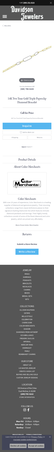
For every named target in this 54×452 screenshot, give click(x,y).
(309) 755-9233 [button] (28, 2)
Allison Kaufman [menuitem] (27, 310)
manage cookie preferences (25, 440)
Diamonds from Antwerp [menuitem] (27, 332)
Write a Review (27, 251)
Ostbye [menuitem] (27, 313)
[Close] (50, 2)
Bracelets (7, 26)
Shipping (15, 137)
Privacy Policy (37, 437)
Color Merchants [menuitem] (27, 325)
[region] (27, 58)
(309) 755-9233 (27, 89)
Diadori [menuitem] (27, 329)
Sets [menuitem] (27, 299)
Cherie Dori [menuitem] (27, 322)
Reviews (27, 234)
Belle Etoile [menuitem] (27, 316)
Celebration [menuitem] (27, 319)
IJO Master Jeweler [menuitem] (27, 368)
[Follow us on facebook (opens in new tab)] (28, 409)
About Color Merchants (27, 167)
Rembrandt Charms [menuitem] (27, 354)
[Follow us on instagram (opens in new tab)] (24, 409)
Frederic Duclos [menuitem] (27, 338)
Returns (39, 137)
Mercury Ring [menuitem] (27, 344)
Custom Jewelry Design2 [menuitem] (27, 377)
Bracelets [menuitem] (27, 283)
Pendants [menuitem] (27, 280)
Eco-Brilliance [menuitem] (27, 335)
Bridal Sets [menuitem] (27, 296)
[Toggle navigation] (4, 16)
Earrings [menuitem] (27, 277)
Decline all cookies (18, 446)
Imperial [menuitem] (27, 341)
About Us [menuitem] (27, 365)
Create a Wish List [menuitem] (27, 371)
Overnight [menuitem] (27, 348)
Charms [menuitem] (27, 289)
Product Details (27, 159)
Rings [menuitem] (27, 274)
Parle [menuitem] (27, 351)
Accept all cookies (36, 446)
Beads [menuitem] (27, 293)
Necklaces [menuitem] (27, 286)
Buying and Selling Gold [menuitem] (27, 374)
